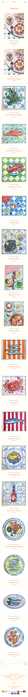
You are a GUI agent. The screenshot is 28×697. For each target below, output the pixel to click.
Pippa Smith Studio (17, 686)
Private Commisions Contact (10, 675)
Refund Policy (9, 677)
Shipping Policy (21, 675)
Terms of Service (18, 677)
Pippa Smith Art (14, 687)
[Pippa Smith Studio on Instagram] (14, 683)
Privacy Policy (14, 679)
